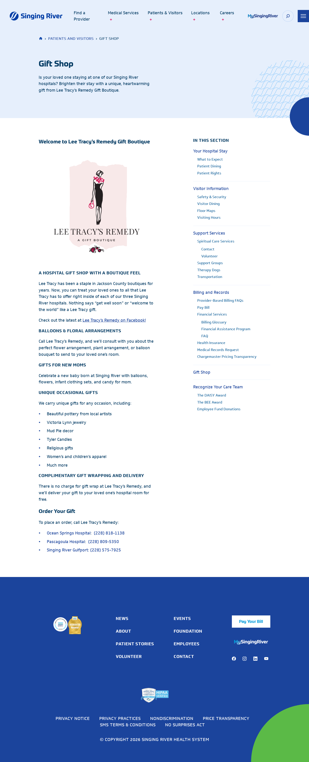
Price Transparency (226, 718)
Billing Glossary (213, 322)
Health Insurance (211, 342)
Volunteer (209, 256)
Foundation (188, 631)
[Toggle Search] (288, 16)
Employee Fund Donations (218, 409)
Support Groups (210, 263)
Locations (200, 13)
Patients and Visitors (71, 38)
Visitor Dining (208, 203)
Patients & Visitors (165, 13)
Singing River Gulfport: (68, 550)
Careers (227, 13)
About (123, 631)
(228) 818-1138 (109, 533)
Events (182, 618)
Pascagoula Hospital (66, 542)
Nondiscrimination (171, 718)
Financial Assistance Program (225, 329)
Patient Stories (135, 643)
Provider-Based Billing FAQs (220, 300)
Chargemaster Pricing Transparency (227, 356)
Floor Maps (206, 210)
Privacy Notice (73, 718)
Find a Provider (82, 16)
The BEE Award (209, 402)
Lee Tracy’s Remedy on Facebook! (114, 320)
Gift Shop (201, 372)
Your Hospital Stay (210, 151)
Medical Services (123, 13)
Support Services (209, 233)
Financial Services (212, 314)
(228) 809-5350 (103, 542)
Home (41, 38)
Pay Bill (203, 307)
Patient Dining (209, 166)
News (122, 618)
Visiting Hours (209, 217)
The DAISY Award (211, 395)
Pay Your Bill (251, 621)
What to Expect (210, 159)
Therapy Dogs (208, 270)
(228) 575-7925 (105, 550)
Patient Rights (209, 173)
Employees (187, 643)
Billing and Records (211, 292)
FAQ (204, 336)
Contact (207, 249)
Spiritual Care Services (215, 241)
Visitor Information (211, 189)
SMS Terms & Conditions (128, 724)
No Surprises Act (185, 724)
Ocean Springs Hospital (68, 533)
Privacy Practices (120, 718)
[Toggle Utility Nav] (303, 16)
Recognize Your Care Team (218, 387)
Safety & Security (211, 196)
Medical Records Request (218, 349)
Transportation (209, 276)
